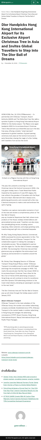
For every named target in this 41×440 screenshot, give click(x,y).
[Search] (38, 2)
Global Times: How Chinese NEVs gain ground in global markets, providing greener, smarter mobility (21, 378)
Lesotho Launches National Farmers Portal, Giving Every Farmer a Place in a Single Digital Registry (20, 383)
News (8, 12)
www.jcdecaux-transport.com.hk (19, 352)
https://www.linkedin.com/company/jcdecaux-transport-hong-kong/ (17, 358)
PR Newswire (23, 63)
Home (3, 12)
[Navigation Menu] (33, 2)
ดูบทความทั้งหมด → (20, 426)
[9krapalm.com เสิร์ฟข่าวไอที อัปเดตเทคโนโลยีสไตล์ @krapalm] (7, 2)
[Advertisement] (20, 86)
